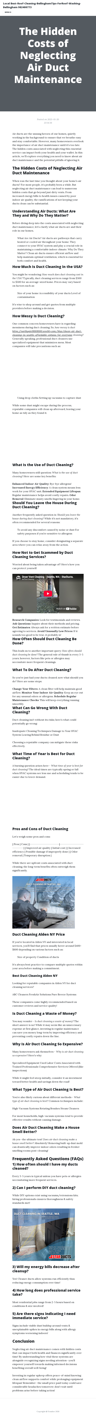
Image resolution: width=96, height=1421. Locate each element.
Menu (7, 12)
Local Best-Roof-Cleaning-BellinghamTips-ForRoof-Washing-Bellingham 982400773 (42, 5)
